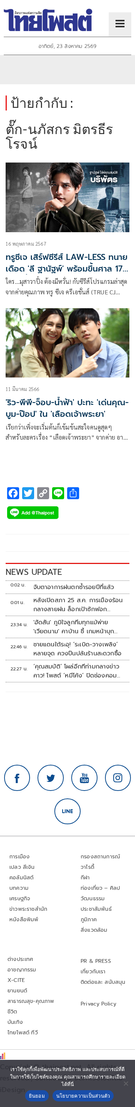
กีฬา (85, 878)
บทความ (18, 888)
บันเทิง (15, 1022)
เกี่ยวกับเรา (93, 972)
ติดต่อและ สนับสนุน (103, 982)
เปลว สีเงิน (22, 867)
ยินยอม (37, 1096)
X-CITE (16, 980)
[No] (125, 1083)
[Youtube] (84, 777)
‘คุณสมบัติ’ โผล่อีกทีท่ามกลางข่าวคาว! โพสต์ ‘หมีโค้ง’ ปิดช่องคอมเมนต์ (76, 671)
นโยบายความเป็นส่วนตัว (83, 1096)
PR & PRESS (96, 961)
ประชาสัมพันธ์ (96, 909)
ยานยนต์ (17, 991)
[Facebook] (17, 777)
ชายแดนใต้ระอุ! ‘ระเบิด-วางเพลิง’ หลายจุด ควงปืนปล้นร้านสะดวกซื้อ (77, 649)
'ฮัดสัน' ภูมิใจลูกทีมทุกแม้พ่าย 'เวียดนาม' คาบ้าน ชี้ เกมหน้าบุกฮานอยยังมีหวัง (73, 627)
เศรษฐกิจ (19, 899)
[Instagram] (118, 777)
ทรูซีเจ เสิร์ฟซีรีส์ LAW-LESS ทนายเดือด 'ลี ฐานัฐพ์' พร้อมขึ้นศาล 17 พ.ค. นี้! (67, 268)
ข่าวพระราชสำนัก (28, 909)
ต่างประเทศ (20, 959)
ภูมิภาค (89, 919)
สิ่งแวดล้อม (94, 930)
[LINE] (67, 811)
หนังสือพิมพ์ (23, 919)
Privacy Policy (99, 1004)
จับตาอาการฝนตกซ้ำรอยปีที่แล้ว (73, 587)
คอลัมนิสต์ (21, 878)
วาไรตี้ (87, 867)
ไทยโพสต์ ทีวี (23, 1033)
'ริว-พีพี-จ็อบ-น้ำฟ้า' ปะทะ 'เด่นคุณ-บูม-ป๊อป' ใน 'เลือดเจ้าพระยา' (67, 408)
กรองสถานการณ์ (100, 857)
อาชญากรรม (22, 970)
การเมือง (19, 857)
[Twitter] (50, 777)
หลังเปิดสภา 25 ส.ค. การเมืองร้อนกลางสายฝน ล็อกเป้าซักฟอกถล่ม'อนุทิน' (78, 605)
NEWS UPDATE (34, 572)
